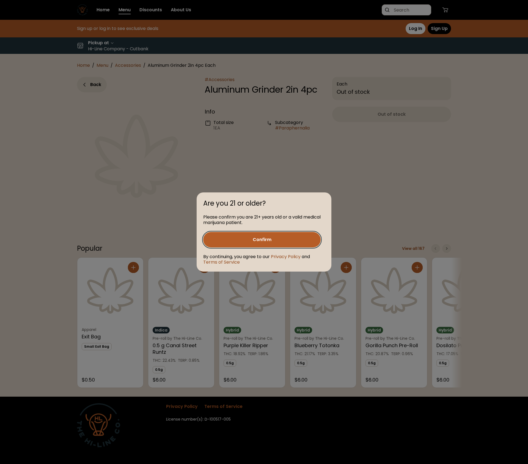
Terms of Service (221, 262)
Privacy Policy (286, 256)
